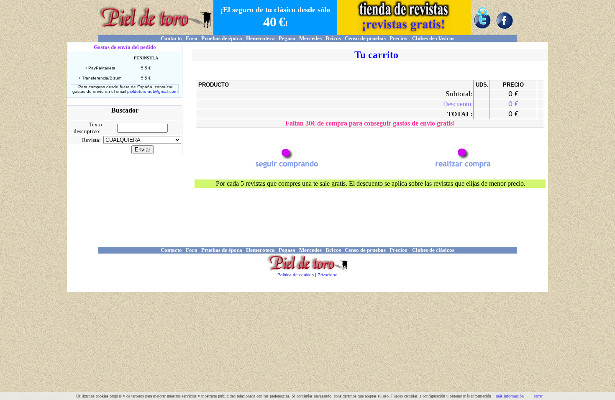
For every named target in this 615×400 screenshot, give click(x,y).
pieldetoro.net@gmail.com (152, 91)
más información (510, 396)
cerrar (538, 396)
